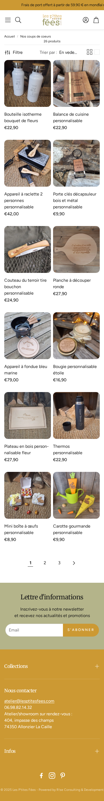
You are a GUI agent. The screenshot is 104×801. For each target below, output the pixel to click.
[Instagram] (52, 775)
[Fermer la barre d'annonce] (99, 4)
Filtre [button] (18, 52)
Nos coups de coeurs (35, 36)
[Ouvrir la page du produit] (27, 83)
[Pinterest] (62, 775)
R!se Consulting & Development (80, 790)
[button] (7, 20)
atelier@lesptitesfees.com (29, 701)
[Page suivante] (73, 563)
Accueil (9, 36)
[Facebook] (41, 775)
